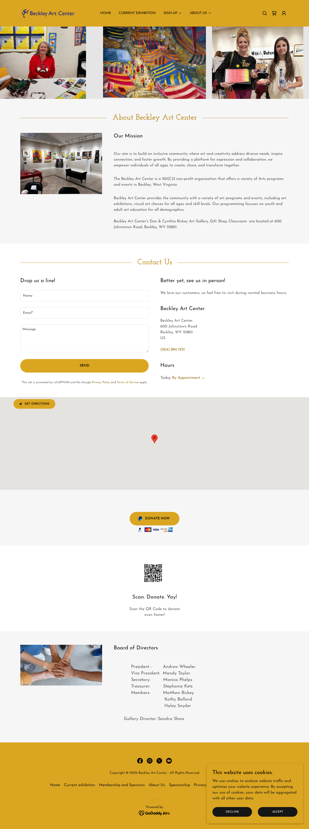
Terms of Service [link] (128, 382)
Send (84, 365)
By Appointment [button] (186, 378)
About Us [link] (157, 785)
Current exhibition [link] (137, 13)
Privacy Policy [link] (101, 382)
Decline (232, 811)
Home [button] (55, 785)
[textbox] (84, 295)
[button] (284, 13)
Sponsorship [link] (179, 785)
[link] (47, 13)
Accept (277, 811)
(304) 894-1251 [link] (172, 350)
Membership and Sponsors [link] (122, 785)
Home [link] (105, 13)
